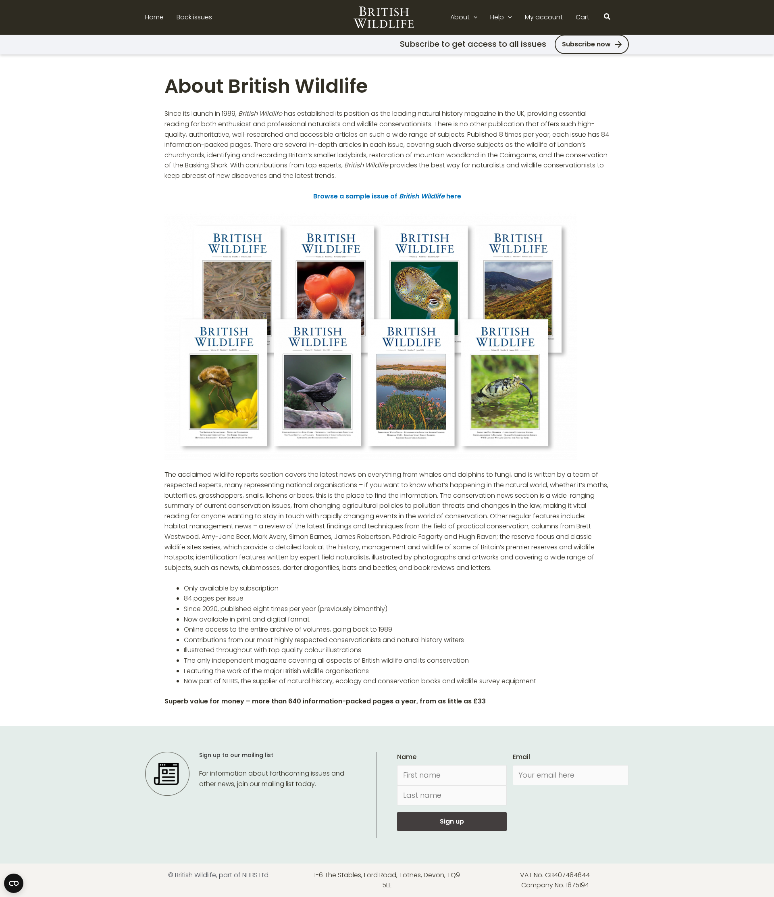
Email (521, 756)
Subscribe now (586, 44)
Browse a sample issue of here (387, 196)
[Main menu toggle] (624, 17)
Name (406, 756)
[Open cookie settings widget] (13, 883)
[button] (474, 17)
